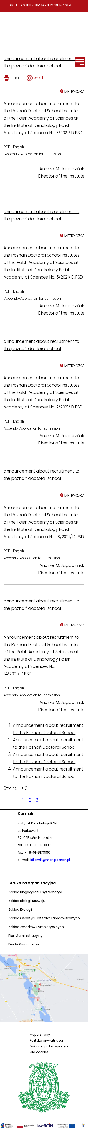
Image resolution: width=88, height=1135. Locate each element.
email (38, 77)
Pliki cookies (39, 1052)
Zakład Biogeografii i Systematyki (35, 892)
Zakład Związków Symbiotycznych (36, 927)
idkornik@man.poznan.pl (50, 859)
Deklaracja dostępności (49, 1046)
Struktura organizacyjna (32, 883)
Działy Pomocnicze (23, 944)
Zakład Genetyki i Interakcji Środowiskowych (44, 918)
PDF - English (14, 147)
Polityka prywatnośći (46, 1040)
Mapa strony (40, 1034)
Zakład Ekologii (20, 909)
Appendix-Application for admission (32, 154)
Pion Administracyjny (25, 935)
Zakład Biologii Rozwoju (26, 900)
